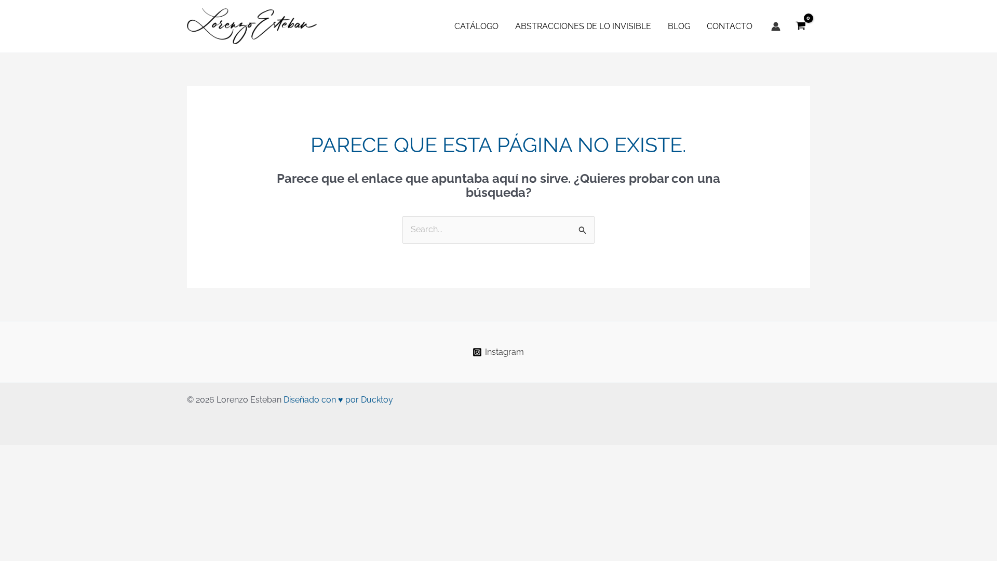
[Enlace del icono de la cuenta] (775, 26)
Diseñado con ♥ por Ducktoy (338, 400)
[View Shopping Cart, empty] (800, 26)
